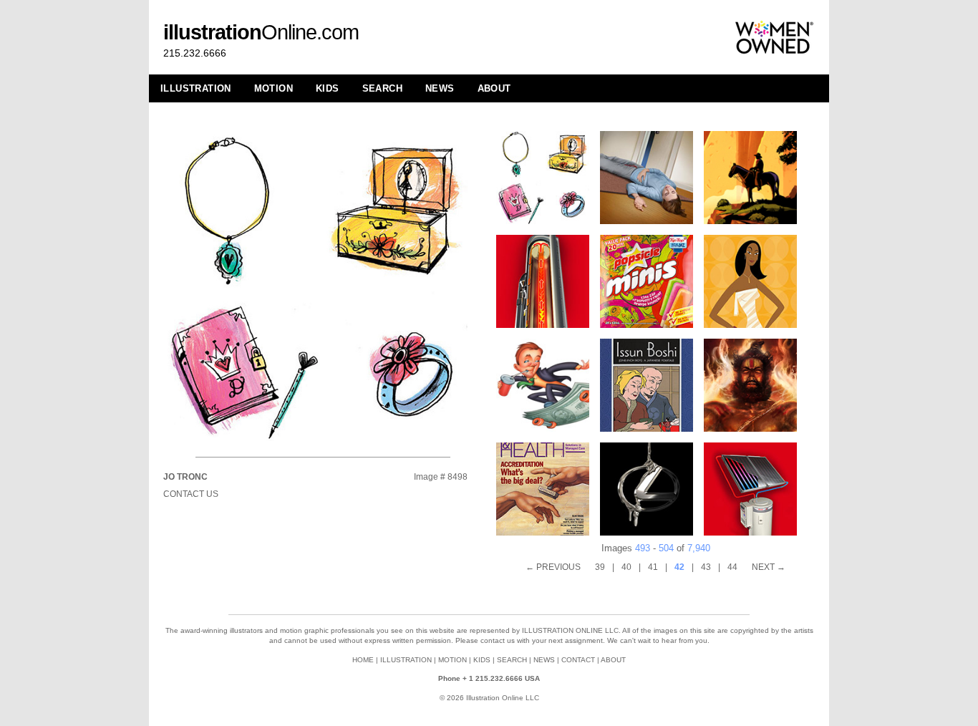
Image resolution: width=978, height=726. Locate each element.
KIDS (327, 88)
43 (706, 567)
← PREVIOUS (553, 567)
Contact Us (190, 494)
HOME (363, 660)
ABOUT (494, 88)
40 (626, 567)
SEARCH (382, 88)
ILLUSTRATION (195, 88)
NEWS (440, 88)
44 (732, 567)
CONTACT (578, 660)
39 (600, 567)
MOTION (273, 88)
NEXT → (768, 567)
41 (653, 567)
